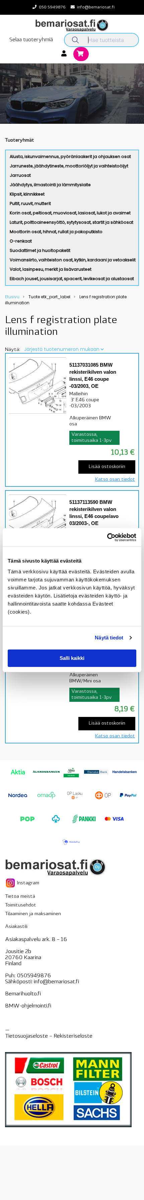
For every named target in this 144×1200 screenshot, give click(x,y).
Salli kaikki (72, 658)
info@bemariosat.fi (96, 7)
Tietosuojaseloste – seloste (48, 1036)
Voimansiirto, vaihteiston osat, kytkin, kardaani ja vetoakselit (73, 260)
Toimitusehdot (20, 905)
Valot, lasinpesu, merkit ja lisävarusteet (50, 269)
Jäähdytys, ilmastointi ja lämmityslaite (50, 185)
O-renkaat (21, 241)
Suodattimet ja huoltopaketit (40, 250)
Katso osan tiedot (115, 479)
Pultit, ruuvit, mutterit (30, 203)
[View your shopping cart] (81, 54)
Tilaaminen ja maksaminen (33, 914)
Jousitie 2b (18, 951)
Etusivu (12, 297)
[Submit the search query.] (75, 40)
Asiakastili (16, 926)
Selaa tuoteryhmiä (31, 40)
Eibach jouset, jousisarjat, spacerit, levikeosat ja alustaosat (72, 278)
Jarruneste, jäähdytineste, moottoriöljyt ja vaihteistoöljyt (69, 166)
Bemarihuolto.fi (23, 994)
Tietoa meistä (20, 896)
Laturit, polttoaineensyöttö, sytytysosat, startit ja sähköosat (71, 222)
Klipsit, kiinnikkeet (27, 194)
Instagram (27, 882)
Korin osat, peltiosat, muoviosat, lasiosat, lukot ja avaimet (70, 213)
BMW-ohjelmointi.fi (28, 1006)
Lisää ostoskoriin (107, 466)
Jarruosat (20, 175)
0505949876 (34, 976)
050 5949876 (52, 7)
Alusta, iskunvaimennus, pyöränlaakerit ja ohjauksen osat (70, 156)
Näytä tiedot (109, 637)
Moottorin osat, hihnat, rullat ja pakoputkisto (56, 231)
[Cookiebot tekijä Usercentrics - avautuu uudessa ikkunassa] (107, 537)
